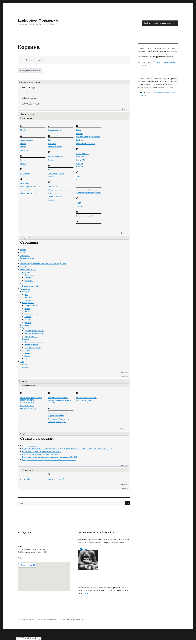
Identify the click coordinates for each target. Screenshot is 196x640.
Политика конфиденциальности (88, 136)
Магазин (51, 170)
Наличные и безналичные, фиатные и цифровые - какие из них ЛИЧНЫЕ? (59, 400)
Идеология (52, 143)
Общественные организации (58, 190)
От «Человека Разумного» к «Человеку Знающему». (41, 451)
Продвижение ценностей (85, 143)
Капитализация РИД (55, 156)
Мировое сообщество (56, 173)
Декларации (24, 183)
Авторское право (26, 140)
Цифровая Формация (38, 20)
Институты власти (55, 146)
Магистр (83, 549)
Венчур (23, 163)
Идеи (50, 140)
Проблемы (80, 140)
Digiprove (60, 638)
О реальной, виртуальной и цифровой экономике (40, 454)
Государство (25, 173)
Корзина (51, 160)
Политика (79, 133)
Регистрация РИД (82, 153)
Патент (78, 130)
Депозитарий (25, 190)
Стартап (79, 180)
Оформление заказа (55, 196)
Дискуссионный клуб (162, 23)
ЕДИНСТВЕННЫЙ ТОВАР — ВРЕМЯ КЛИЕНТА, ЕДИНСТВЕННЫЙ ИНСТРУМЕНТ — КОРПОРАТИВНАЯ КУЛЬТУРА (31, 403)
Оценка (51, 200)
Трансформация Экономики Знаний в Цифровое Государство (43, 263)
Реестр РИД (80, 160)
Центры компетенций (84, 216)
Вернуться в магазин (30, 70)
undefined (30, 638)
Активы (23, 146)
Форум (78, 202)
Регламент (80, 156)
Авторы (23, 143)
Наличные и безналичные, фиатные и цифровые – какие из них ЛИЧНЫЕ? (49, 457)
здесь (87, 593)
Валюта (23, 160)
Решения (79, 163)
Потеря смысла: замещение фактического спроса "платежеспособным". (86, 400)
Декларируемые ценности (30, 186)
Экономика (80, 226)
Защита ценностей (55, 130)
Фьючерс (79, 206)
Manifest (146, 23)
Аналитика (24, 150)
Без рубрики (32, 445)
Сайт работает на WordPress (72, 619)
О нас (176, 23)
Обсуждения (53, 186)
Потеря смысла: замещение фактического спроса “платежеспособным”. (49, 459)
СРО (77, 176)
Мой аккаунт (53, 176)
